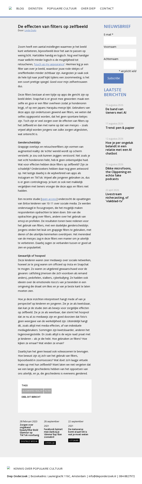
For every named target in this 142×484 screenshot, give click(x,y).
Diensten (35, 8)
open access (49, 199)
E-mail (108, 34)
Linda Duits (30, 30)
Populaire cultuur (62, 8)
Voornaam (110, 46)
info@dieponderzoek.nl (102, 476)
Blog (20, 8)
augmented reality (33, 391)
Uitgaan (74, 440)
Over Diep (88, 8)
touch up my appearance (49, 64)
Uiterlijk (50, 443)
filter (48, 391)
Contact (107, 8)
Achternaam (111, 59)
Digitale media (29, 441)
